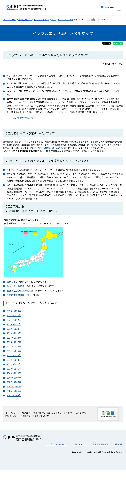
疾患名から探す (41, 19)
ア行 (53, 19)
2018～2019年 (14, 333)
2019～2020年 (14, 328)
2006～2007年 (14, 386)
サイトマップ (80, 444)
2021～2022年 (14, 319)
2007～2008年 (14, 382)
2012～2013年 (14, 359)
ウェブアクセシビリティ (57, 444)
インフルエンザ (65, 19)
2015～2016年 (14, 346)
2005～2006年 (14, 390)
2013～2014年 (14, 355)
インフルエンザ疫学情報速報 (18, 117)
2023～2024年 (14, 311)
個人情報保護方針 (100, 444)
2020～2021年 (14, 324)
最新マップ (12, 281)
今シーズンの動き (15, 286)
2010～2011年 (14, 368)
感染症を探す (25, 19)
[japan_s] (33, 275)
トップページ (9, 19)
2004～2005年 (14, 395)
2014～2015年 (14, 350)
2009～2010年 (14, 373)
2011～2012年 (14, 364)
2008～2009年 (14, 377)
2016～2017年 (14, 342)
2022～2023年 (14, 315)
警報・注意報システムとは (20, 290)
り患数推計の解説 (15, 294)
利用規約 (119, 444)
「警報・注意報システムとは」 (50, 147)
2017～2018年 (14, 337)
